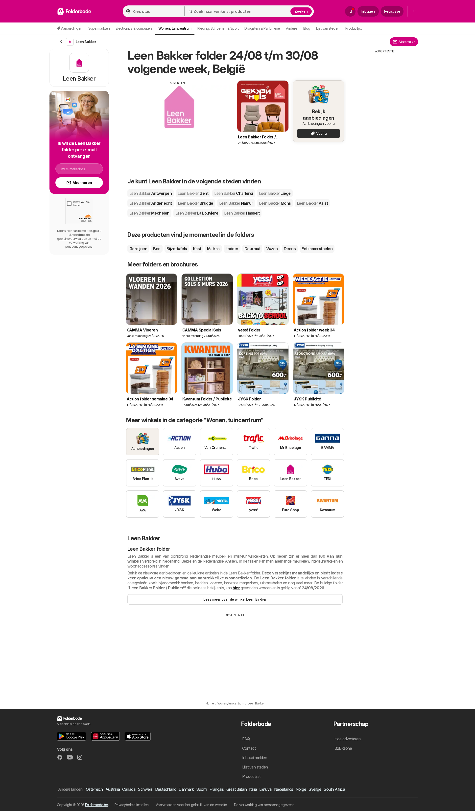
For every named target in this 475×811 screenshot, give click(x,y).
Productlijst (353, 28)
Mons (275, 203)
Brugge (195, 203)
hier (236, 587)
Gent (193, 193)
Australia (112, 789)
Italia (253, 789)
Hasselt (242, 213)
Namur (236, 203)
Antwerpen (150, 193)
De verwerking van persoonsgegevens (264, 805)
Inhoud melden (254, 757)
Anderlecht (150, 203)
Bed (156, 248)
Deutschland (165, 789)
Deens (290, 248)
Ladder (232, 248)
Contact (249, 748)
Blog (306, 28)
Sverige (315, 789)
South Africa (334, 789)
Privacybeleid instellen (131, 805)
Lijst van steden (327, 28)
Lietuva (265, 789)
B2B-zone (343, 748)
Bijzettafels (176, 248)
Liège (275, 193)
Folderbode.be (96, 805)
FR (414, 11)
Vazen (272, 248)
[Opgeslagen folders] (350, 11)
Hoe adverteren (347, 738)
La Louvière (196, 213)
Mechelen (149, 213)
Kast (197, 248)
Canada (128, 789)
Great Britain (236, 789)
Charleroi (233, 193)
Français (217, 789)
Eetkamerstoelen (317, 248)
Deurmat (252, 248)
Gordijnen (138, 248)
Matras (213, 248)
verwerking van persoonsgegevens (79, 244)
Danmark (186, 789)
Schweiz (145, 789)
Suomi (201, 789)
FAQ (246, 738)
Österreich (94, 789)
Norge (301, 789)
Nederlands (283, 789)
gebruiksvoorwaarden (72, 239)
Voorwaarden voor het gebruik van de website (191, 805)
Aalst (312, 203)
